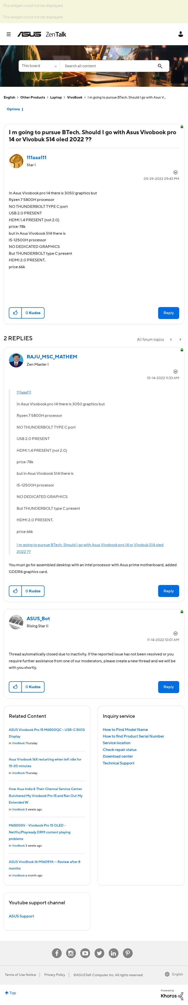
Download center (118, 756)
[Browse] (11, 34)
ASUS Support (21, 916)
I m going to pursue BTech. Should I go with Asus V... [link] (127, 97)
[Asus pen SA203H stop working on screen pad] (180, 340)
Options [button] (13, 109)
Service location (116, 742)
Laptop (56, 97)
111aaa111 (24, 392)
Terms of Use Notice (20, 975)
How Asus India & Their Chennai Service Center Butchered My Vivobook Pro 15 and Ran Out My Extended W (45, 796)
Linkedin (113, 948)
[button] (15, 313)
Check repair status (120, 749)
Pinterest (127, 948)
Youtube (85, 948)
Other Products (32, 97)
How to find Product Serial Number (133, 736)
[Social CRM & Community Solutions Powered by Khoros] (172, 994)
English (9, 97)
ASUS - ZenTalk (41, 34)
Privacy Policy (54, 975)
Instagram (70, 948)
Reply (169, 312)
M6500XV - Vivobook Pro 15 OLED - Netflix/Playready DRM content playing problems (39, 832)
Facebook (57, 948)
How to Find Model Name (125, 729)
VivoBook (74, 97)
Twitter (99, 948)
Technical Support (118, 763)
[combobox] (114, 66)
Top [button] (13, 993)
